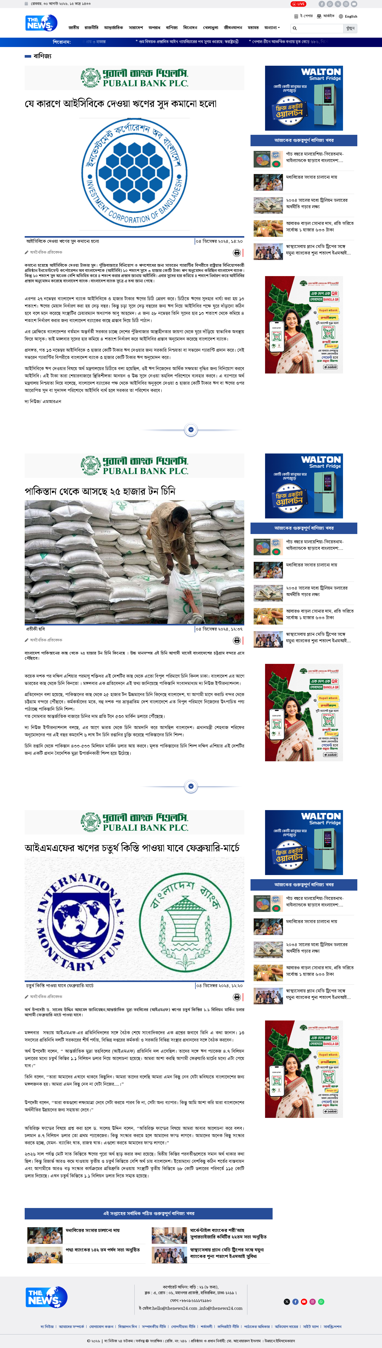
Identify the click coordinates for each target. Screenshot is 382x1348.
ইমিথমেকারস (285, 1341)
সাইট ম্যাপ (311, 1327)
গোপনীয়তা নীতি (183, 1327)
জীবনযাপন (233, 28)
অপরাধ (154, 28)
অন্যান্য (271, 28)
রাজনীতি (91, 28)
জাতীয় (74, 28)
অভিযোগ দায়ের (286, 1327)
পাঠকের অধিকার (257, 1327)
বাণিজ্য (172, 28)
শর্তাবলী (206, 1327)
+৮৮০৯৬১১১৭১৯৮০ (195, 1301)
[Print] (237, 253)
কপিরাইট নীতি (228, 1327)
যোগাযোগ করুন (101, 1327)
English (351, 16)
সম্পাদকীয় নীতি (154, 1327)
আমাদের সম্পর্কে (71, 1327)
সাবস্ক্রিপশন (332, 1327)
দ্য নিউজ (47, 1327)
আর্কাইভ (328, 16)
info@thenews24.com (221, 1308)
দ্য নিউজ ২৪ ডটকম (118, 1341)
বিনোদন (190, 28)
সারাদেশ (136, 28)
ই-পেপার (306, 16)
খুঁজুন (350, 28)
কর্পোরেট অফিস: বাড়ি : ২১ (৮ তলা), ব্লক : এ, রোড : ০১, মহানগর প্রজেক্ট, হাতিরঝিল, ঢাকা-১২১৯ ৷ (191, 1290)
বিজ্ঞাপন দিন (127, 1327)
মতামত (253, 28)
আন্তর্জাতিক (113, 28)
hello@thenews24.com (175, 1308)
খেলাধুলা (210, 28)
